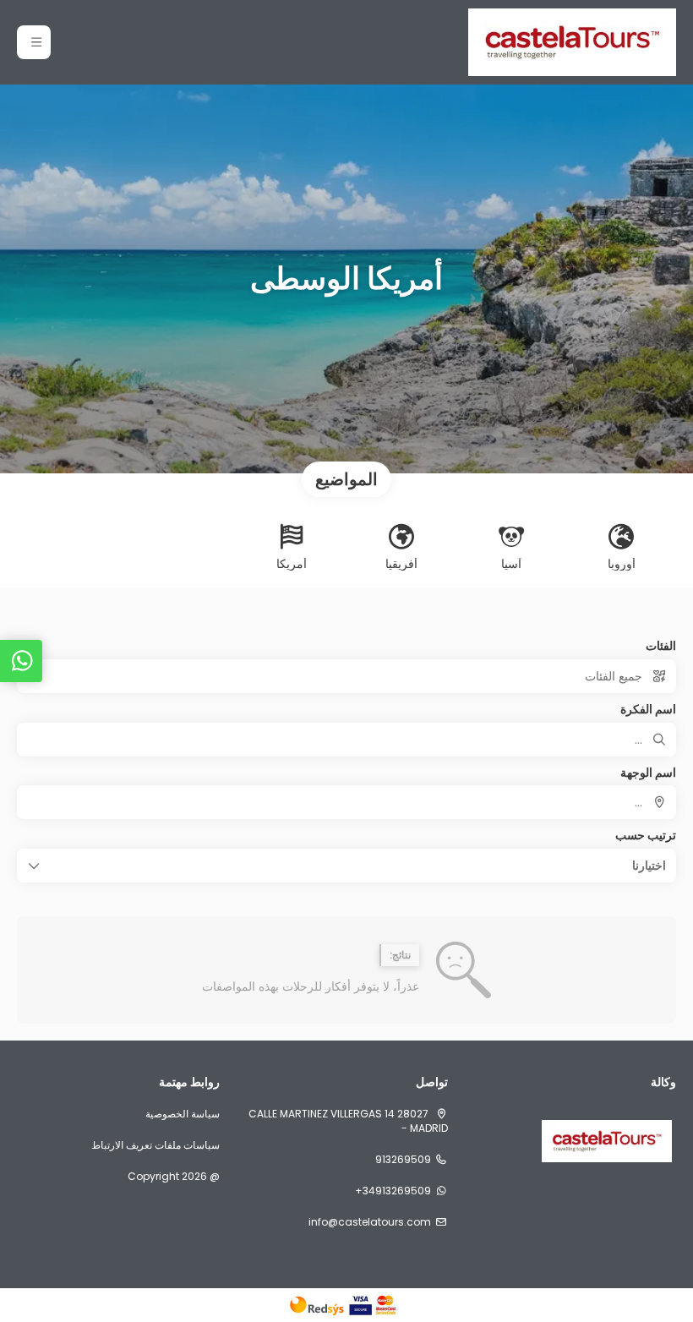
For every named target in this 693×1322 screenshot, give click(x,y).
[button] (34, 42)
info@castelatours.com (369, 1222)
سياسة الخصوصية (182, 1114)
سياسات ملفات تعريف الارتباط (155, 1145)
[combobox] (346, 802)
